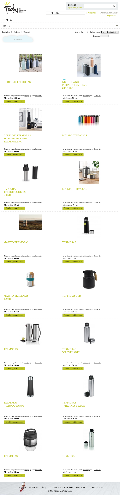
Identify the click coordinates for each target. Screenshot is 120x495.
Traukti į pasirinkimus (14, 101)
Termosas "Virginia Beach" (74, 404)
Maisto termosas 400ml (16, 297)
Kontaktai (98, 487)
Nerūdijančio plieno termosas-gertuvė (74, 85)
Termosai (27, 32)
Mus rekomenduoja (60, 491)
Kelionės (17, 32)
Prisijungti (92, 13)
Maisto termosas (74, 135)
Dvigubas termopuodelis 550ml (15, 191)
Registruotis (111, 16)
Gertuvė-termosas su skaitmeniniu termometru (17, 138)
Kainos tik (38, 95)
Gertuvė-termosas (17, 82)
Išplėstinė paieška (75, 7)
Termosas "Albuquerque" (14, 404)
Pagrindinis (6, 32)
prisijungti (27, 95)
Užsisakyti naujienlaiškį (31, 487)
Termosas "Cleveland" (71, 351)
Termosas (69, 242)
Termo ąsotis (71, 295)
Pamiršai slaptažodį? (109, 13)
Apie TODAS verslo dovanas (68, 487)
